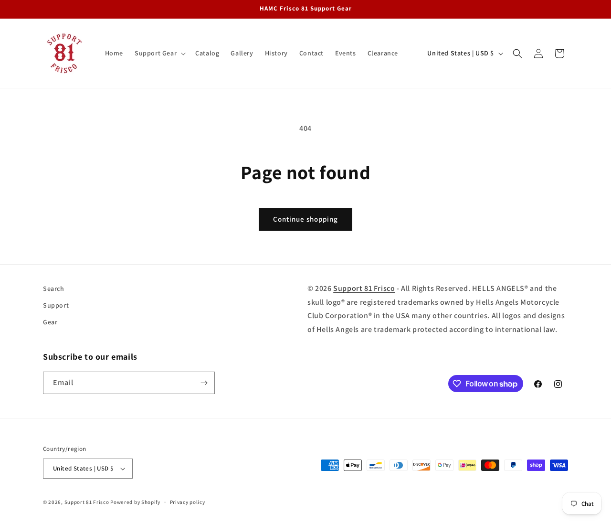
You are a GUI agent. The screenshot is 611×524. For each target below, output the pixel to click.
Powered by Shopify (135, 502)
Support (56, 305)
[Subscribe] (203, 383)
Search (53, 288)
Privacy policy (187, 502)
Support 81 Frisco (364, 288)
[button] (159, 53)
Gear (50, 322)
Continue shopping (305, 219)
